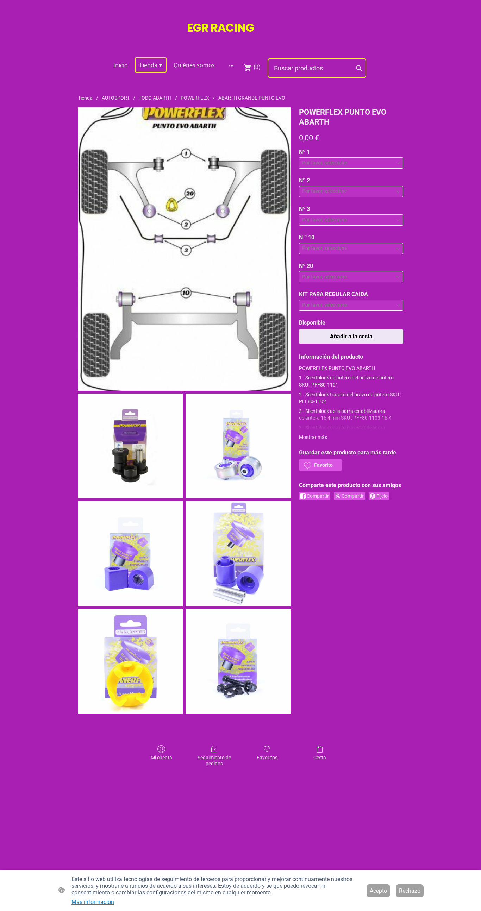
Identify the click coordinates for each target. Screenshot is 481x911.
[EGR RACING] (240, 43)
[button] (320, 465)
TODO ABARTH (155, 98)
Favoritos (267, 757)
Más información (92, 902)
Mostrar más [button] (313, 437)
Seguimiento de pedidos (214, 760)
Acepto (378, 890)
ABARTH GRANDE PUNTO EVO (251, 98)
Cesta (319, 757)
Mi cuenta (161, 757)
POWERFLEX (195, 98)
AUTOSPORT (116, 98)
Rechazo (409, 890)
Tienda (85, 98)
